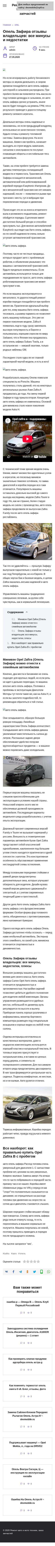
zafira (6, 1253)
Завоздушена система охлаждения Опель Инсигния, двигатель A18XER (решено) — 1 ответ (27, 1332)
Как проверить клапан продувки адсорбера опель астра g (27, 1361)
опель (22, 1253)
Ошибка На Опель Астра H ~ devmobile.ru (27, 1501)
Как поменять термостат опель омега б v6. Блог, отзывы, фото (27, 1387)
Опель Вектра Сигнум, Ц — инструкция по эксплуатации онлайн (28, 1473)
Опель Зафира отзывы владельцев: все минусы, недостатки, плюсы (26, 634)
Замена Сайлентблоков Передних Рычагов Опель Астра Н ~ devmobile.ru (28, 1415)
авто (14, 1253)
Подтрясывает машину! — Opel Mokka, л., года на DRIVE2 (27, 1444)
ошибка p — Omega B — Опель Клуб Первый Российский (28, 1304)
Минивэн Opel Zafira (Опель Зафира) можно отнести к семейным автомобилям (29, 623)
